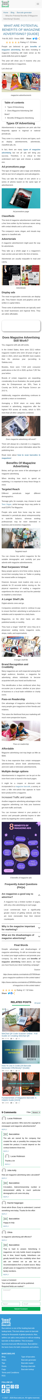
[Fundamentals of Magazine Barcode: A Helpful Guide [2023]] (21, 1084)
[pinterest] (17, 1386)
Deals (4, 1366)
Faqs (4, 1369)
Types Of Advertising (15, 107)
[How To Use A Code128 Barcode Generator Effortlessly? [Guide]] (21, 1052)
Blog (12, 13)
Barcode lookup (27, 1369)
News (4, 1360)
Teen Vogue (6, 504)
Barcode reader (27, 1363)
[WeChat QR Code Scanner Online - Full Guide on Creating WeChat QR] (21, 1020)
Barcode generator (24, 13)
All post (37, 1003)
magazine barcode (22, 786)
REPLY (4, 1129)
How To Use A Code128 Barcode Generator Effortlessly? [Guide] (16, 1067)
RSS (3, 1376)
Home (5, 13)
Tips (3, 1363)
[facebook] (3, 1386)
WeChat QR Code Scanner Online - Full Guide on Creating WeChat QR (19, 1034)
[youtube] (8, 1386)
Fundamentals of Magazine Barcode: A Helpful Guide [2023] (19, 1099)
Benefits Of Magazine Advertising (20, 118)
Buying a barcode (28, 1366)
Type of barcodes (28, 1357)
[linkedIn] (8, 1391)
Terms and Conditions (10, 1373)
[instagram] (12, 1386)
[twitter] (3, 1391)
